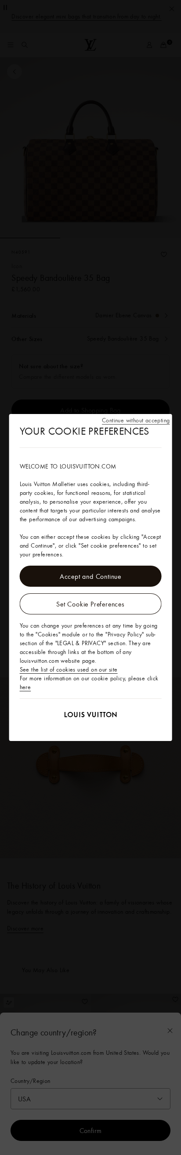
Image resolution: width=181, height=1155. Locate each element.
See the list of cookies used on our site (69, 669)
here (25, 687)
